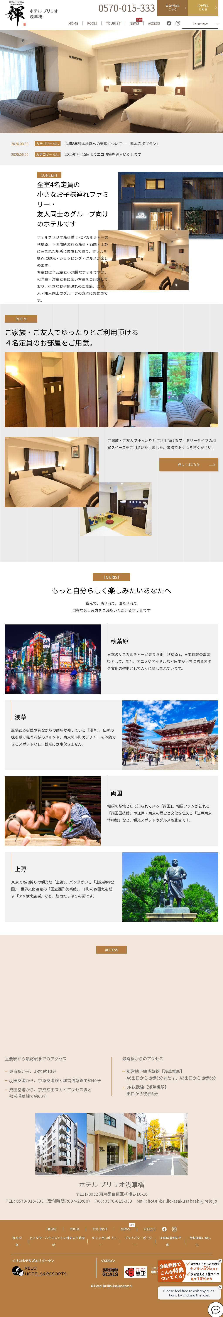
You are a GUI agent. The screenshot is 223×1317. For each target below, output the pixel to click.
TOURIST (113, 23)
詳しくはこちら (188, 464)
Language (200, 23)
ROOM (92, 23)
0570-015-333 (126, 8)
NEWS (136, 23)
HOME (73, 23)
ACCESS (154, 23)
